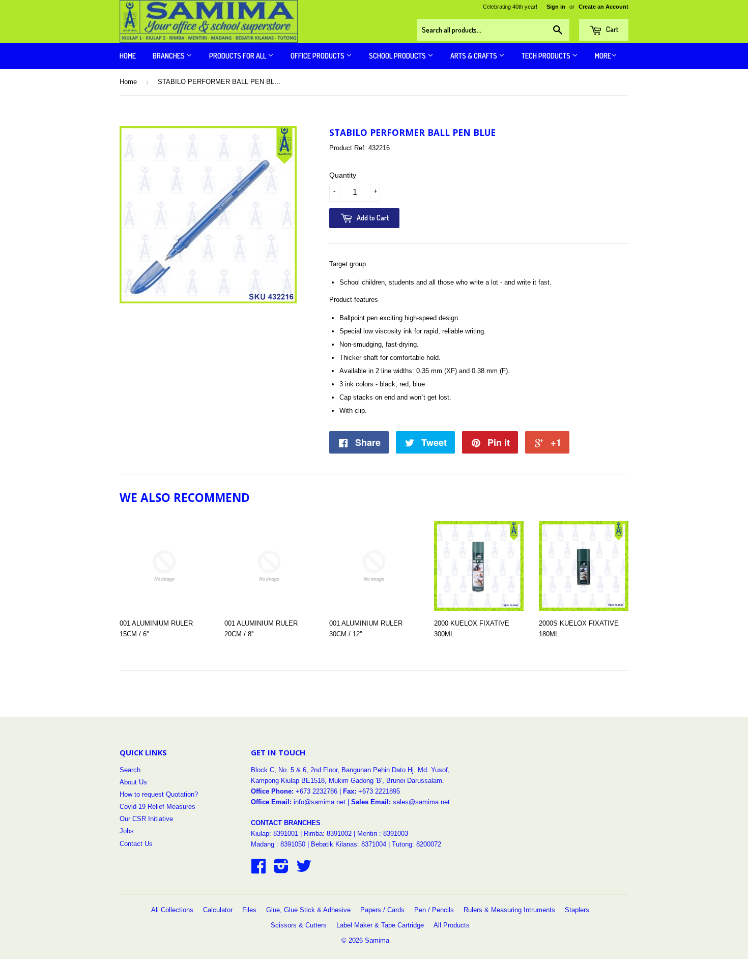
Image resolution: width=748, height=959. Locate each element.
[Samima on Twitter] (303, 869)
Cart (611, 29)
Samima (377, 940)
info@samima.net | (322, 802)
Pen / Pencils (434, 910)
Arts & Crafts (474, 55)
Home (128, 55)
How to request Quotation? (159, 794)
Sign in (555, 7)
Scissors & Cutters (299, 925)
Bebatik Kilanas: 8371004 (349, 844)
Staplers (577, 910)
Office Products (318, 55)
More (603, 55)
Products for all (238, 55)
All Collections (172, 910)
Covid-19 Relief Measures (157, 806)
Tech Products (547, 55)
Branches (169, 55)
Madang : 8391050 (278, 844)
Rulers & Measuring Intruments (509, 910)
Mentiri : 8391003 (382, 833)
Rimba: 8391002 (328, 833)
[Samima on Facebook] (258, 869)
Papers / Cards (382, 910)
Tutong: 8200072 (416, 844)
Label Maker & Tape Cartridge (380, 925)
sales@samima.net (421, 802)
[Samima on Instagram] (281, 869)
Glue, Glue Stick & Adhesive (308, 910)
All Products (452, 925)
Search (130, 770)
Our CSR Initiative (146, 819)
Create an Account (603, 7)
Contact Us (136, 844)
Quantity (342, 175)
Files (249, 910)
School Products (398, 55)
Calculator (218, 910)
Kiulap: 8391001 (275, 833)
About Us (133, 782)
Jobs (127, 831)
